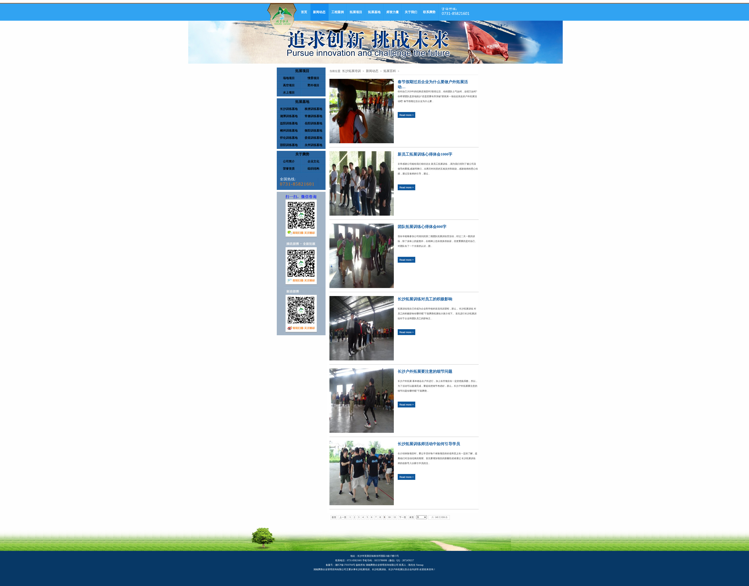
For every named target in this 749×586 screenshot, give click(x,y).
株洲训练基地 (313, 108)
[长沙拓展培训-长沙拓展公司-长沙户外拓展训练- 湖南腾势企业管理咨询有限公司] (281, 19)
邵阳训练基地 (289, 145)
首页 (304, 12)
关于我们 (411, 12)
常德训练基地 (313, 116)
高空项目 (289, 85)
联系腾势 (429, 12)
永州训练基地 (313, 145)
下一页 (402, 517)
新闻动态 (319, 12)
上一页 (342, 517)
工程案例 (337, 12)
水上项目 (289, 92)
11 (395, 517)
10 (389, 517)
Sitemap (419, 565)
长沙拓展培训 (351, 71)
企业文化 (313, 161)
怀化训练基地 (289, 137)
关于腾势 (302, 154)
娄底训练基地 (313, 137)
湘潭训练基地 (289, 116)
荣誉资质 (289, 168)
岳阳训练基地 (313, 123)
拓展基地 (374, 12)
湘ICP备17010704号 (345, 565)
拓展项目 (356, 12)
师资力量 (392, 12)
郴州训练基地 (289, 130)
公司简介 (289, 161)
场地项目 (289, 78)
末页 (411, 517)
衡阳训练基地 (313, 130)
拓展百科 (389, 71)
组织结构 (313, 168)
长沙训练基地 (289, 108)
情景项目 (313, 78)
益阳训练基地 (289, 123)
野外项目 (313, 85)
